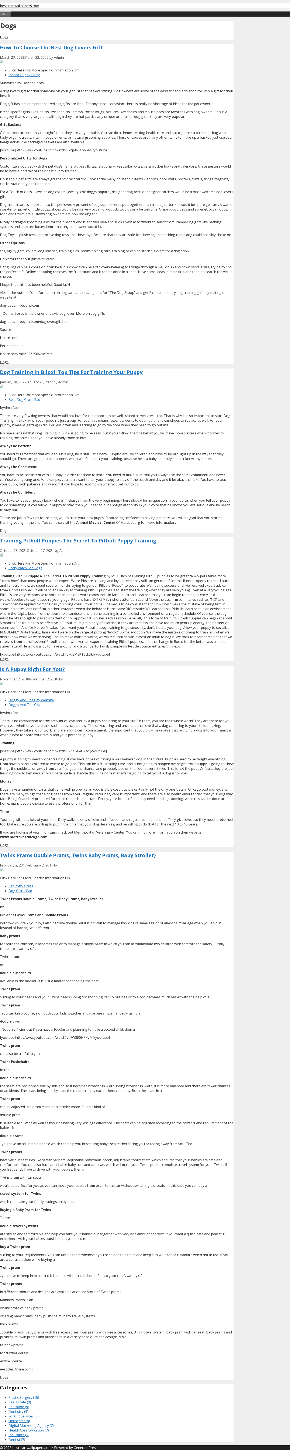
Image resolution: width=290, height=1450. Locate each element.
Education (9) (18, 1406)
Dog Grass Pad (20, 890)
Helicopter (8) (19, 1421)
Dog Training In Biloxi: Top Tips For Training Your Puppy (71, 372)
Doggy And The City (24, 704)
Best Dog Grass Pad (24, 399)
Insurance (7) (18, 1435)
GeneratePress (85, 1447)
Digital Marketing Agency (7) (31, 1425)
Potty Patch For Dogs (25, 568)
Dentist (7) (16, 1439)
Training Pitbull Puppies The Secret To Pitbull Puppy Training (78, 540)
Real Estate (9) (19, 1402)
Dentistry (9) (18, 1411)
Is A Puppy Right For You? (32, 669)
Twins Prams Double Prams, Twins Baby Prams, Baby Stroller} (78, 855)
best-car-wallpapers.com (19, 5)
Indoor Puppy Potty (24, 75)
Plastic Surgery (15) (23, 1397)
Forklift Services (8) (23, 1416)
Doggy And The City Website (31, 700)
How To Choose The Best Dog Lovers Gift (51, 47)
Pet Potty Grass (20, 886)
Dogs (4, 362)
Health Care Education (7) (28, 1430)
